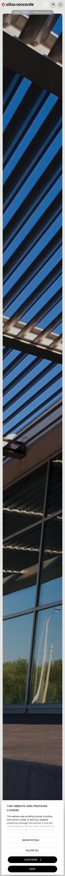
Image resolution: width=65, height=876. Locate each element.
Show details (30, 840)
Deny (32, 869)
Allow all (32, 850)
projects (26, 12)
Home (16, 12)
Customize (31, 859)
